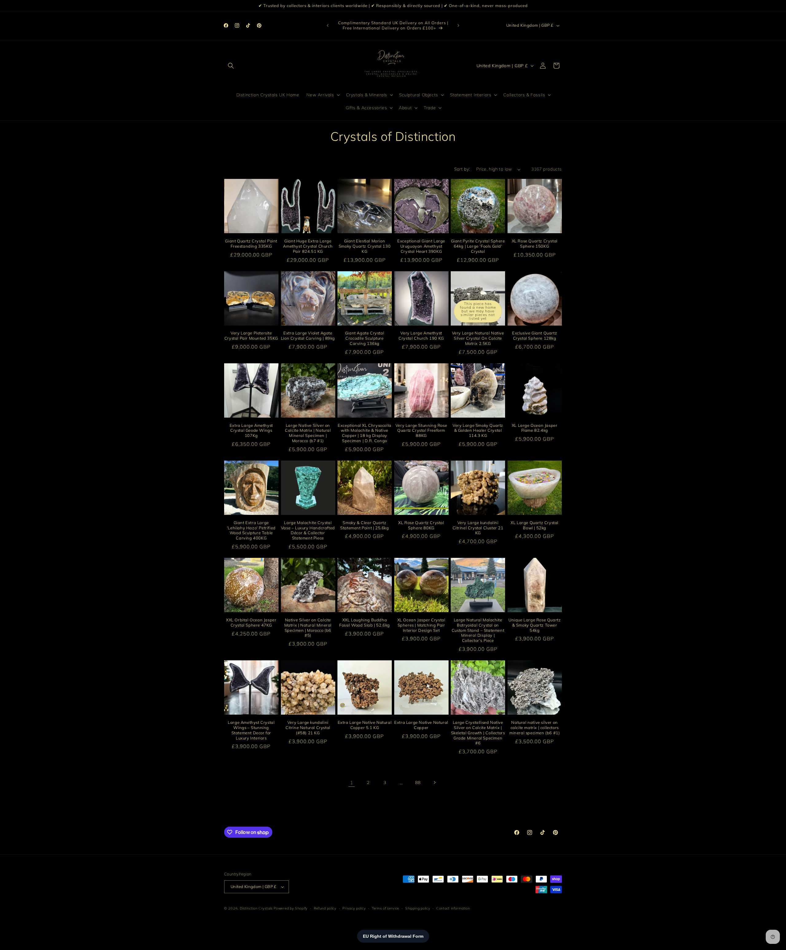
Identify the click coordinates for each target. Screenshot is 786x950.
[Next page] (434, 782)
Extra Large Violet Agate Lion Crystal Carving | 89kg (308, 335)
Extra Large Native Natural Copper (421, 725)
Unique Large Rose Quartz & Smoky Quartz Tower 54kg (534, 625)
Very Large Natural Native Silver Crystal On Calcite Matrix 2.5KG (478, 338)
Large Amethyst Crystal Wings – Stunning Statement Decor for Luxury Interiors (251, 730)
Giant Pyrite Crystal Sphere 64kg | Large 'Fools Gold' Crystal (478, 246)
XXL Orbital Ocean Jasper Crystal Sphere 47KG (251, 622)
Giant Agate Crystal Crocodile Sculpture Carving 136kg (364, 338)
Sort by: (462, 169)
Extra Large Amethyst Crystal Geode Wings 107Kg (251, 430)
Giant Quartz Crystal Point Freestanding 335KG (251, 243)
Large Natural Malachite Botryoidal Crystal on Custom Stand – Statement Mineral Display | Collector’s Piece (478, 630)
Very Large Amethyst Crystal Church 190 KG (421, 335)
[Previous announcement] (327, 25)
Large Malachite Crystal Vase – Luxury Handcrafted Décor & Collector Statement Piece (308, 530)
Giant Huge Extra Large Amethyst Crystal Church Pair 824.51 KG (308, 246)
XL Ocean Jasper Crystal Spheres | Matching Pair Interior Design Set (421, 625)
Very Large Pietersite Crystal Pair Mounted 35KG (251, 335)
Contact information (453, 908)
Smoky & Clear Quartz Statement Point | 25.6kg (364, 525)
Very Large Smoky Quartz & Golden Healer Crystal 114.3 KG (478, 430)
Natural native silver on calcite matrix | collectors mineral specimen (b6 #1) (534, 727)
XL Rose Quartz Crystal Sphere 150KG (535, 243)
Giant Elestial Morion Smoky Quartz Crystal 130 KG (365, 246)
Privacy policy (354, 908)
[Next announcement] (458, 25)
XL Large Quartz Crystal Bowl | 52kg (534, 525)
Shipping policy (417, 908)
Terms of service (385, 908)
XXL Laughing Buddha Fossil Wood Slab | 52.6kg (364, 622)
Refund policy (325, 908)
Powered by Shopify (291, 908)
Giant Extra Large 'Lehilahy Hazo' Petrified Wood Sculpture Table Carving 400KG (251, 530)
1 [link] (351, 782)
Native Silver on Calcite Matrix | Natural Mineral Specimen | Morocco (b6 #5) (308, 627)
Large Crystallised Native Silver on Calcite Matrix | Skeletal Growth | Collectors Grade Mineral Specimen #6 (478, 733)
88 (417, 782)
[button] (231, 65)
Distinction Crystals (256, 908)
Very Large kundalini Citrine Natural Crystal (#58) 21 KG (308, 727)
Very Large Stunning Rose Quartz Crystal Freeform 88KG (421, 430)
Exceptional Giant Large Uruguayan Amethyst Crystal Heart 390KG (421, 246)
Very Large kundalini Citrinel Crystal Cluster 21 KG (478, 527)
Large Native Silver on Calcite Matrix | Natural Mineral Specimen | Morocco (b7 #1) (308, 433)
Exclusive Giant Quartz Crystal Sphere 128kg (534, 335)
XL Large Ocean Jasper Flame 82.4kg (535, 428)
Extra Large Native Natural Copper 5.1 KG (365, 725)
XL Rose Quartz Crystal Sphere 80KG (421, 525)
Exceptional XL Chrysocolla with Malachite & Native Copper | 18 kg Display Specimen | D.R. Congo (364, 433)
